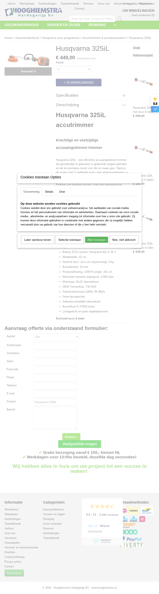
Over (62, 191)
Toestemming (31, 191)
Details (49, 191)
